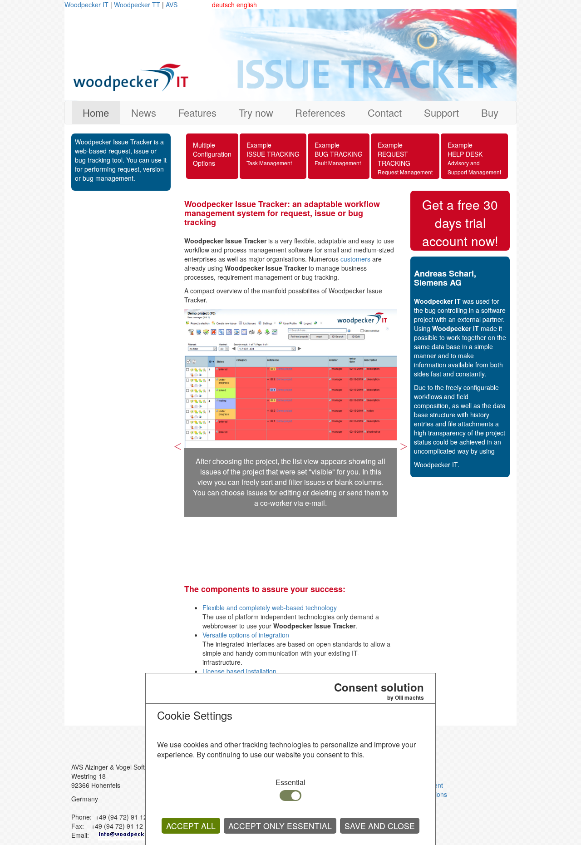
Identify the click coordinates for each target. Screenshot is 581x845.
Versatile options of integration (245, 634)
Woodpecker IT (87, 4)
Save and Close (380, 825)
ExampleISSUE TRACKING (273, 153)
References (320, 112)
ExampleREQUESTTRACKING (405, 158)
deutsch (223, 4)
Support (441, 112)
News (143, 112)
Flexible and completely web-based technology (269, 607)
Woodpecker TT (138, 4)
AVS (171, 4)
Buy (489, 112)
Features (197, 112)
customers (355, 258)
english (246, 4)
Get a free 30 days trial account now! (460, 222)
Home (96, 112)
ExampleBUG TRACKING (339, 153)
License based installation (239, 671)
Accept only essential (280, 825)
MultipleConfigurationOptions (212, 154)
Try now (256, 112)
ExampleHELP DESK (474, 158)
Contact (385, 112)
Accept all (191, 825)
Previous (177, 442)
